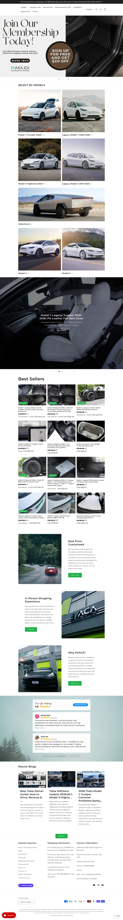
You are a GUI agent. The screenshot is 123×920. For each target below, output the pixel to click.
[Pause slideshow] (68, 79)
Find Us (31, 629)
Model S (66, 273)
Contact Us (22, 871)
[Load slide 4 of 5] (62, 371)
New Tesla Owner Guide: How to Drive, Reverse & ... (32, 795)
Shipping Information (26, 861)
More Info (75, 575)
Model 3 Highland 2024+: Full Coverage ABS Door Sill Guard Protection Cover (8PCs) (58, 445)
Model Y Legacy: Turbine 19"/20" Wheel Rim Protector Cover (89, 408)
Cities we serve (24, 878)
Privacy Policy (23, 864)
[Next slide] (63, 79)
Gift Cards (22, 858)
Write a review (80, 704)
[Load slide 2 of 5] (56, 371)
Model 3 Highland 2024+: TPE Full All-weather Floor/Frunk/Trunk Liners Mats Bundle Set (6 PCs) (60, 409)
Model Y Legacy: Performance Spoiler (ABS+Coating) (58, 516)
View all (61, 836)
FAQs (20, 851)
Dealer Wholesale (25, 874)
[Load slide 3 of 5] (59, 371)
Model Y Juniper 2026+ (30, 135)
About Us (75, 683)
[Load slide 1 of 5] (53, 371)
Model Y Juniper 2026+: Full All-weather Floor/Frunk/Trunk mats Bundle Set (30, 409)
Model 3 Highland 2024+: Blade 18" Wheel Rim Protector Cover (31, 481)
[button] (24, 7)
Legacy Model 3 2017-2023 (75, 184)
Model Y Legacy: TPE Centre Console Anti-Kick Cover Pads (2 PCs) (90, 481)
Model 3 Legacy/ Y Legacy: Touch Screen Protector (30, 445)
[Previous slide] (55, 79)
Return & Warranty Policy (27, 847)
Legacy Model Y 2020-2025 (76, 135)
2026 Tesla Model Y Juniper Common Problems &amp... (90, 795)
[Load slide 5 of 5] (64, 371)
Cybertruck (24, 224)
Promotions (22, 854)
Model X (22, 273)
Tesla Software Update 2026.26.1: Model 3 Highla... (61, 794)
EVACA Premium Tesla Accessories (63, 915)
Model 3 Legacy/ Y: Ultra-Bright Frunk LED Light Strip (88, 445)
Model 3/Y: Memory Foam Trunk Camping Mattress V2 (89, 517)
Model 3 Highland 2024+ (31, 184)
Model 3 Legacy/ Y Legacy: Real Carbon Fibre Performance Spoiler (31, 516)
